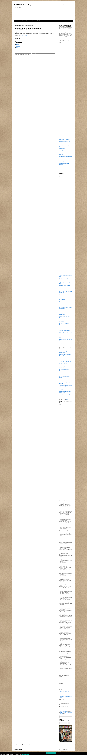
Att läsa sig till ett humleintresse (64, 166)
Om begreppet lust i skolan (63, 389)
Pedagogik (40, 51)
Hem (35, 20)
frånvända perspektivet (36, 53)
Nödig (61, 681)
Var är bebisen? (62, 678)
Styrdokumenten (47, 51)
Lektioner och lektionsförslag (33, 51)
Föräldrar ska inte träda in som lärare (65, 285)
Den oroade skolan (62, 299)
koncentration (42, 53)
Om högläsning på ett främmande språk (65, 343)
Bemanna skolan (62, 297)
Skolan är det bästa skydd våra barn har (65, 330)
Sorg (43, 51)
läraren (51, 53)
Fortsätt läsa (25, 35)
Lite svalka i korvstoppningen (64, 294)
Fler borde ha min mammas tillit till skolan (65, 379)
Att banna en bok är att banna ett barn (65, 361)
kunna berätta (47, 53)
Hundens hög (61, 161)
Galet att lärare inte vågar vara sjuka (64, 394)
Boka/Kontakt (39, 20)
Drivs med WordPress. (64, 749)
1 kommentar (26, 54)
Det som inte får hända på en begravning (65, 156)
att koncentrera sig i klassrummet (25, 53)
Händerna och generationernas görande (65, 158)
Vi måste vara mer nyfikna (63, 301)
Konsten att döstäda (62, 148)
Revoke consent (25, 754)
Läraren (67, 399)
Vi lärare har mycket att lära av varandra (65, 397)
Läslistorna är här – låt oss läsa (64, 310)
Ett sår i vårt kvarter (62, 150)
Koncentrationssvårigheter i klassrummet (28, 28)
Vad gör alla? (62, 679)
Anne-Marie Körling (22, 4)
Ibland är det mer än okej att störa (64, 139)
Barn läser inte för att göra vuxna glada (65, 363)
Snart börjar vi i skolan (63, 685)
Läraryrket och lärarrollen (23, 51)
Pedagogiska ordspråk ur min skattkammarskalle (24, 20)
